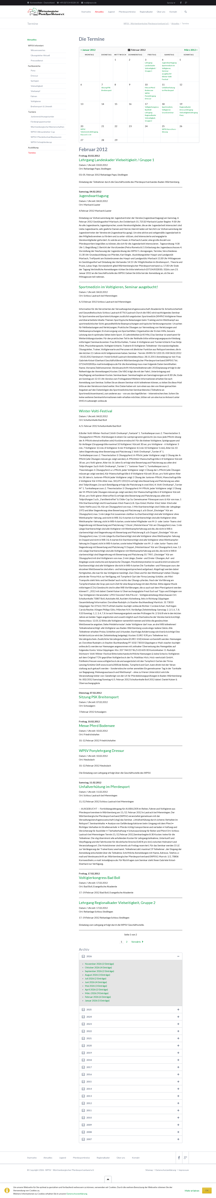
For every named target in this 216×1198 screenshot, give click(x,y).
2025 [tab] (89, 1009)
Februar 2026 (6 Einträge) (98, 996)
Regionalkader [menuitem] (103, 1157)
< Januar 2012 (88, 49)
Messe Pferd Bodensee (97, 725)
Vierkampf (35, 91)
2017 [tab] (89, 1067)
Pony (33, 70)
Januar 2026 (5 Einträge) (97, 1000)
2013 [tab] (89, 1095)
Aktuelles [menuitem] (47, 1157)
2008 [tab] (89, 1132)
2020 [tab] (89, 1045)
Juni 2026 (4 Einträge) (96, 982)
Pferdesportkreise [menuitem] (81, 1157)
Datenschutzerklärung (77, 1193)
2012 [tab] (89, 1103)
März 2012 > (191, 49)
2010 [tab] (89, 1117)
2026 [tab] (89, 956)
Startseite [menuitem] (32, 1157)
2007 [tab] (89, 1139)
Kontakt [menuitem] (136, 1157)
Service (170, 3)
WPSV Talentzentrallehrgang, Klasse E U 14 (89, 132)
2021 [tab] (89, 1038)
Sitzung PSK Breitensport (99, 697)
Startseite (86, 11)
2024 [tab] (89, 1016)
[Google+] (186, 2)
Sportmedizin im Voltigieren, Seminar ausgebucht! (118, 287)
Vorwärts (136, 941)
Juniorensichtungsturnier (42, 116)
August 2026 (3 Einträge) (97, 974)
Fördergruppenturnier (41, 121)
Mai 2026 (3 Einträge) (96, 985)
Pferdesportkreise (127, 11)
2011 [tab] (89, 1110)
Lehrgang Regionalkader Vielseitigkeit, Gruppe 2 (117, 902)
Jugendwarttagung (169, 63)
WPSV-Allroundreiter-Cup (43, 132)
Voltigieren (36, 101)
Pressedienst (37, 60)
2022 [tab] (89, 1031)
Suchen (185, 12)
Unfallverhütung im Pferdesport (104, 786)
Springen (35, 81)
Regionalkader (146, 11)
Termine (32, 152)
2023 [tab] (89, 1023)
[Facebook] (181, 2)
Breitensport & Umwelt (41, 106)
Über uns (161, 11)
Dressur (34, 75)
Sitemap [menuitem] (149, 1170)
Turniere (32, 112)
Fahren (34, 96)
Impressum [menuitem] (184, 1170)
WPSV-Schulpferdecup (41, 142)
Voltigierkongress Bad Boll (99, 877)
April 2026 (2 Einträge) (96, 989)
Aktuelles (99, 11)
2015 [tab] (89, 1081)
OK (207, 1190)
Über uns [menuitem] (121, 1157)
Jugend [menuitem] (62, 1157)
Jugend (111, 11)
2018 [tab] (89, 1059)
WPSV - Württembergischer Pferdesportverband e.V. (146, 23)
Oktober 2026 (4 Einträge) (98, 967)
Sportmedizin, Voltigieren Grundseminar (168, 110)
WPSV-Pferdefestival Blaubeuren (46, 137)
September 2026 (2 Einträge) (99, 971)
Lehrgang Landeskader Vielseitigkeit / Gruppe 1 (116, 160)
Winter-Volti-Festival (95, 411)
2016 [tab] (89, 1074)
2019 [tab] (89, 1052)
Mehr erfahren (192, 1190)
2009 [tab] (89, 1124)
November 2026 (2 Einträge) (99, 963)
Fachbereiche (34, 66)
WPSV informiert (36, 45)
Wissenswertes (38, 50)
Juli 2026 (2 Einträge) (95, 978)
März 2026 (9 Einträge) (96, 993)
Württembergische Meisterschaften (47, 127)
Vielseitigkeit (37, 86)
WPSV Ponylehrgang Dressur (150, 96)
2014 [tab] (89, 1088)
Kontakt (173, 11)
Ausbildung (33, 147)
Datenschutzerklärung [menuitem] (165, 1170)
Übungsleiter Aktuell (40, 55)
